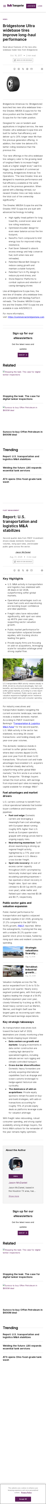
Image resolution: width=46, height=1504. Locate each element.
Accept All (23, 1499)
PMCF (21, 926)
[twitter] (23, 69)
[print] (42, 69)
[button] (4, 6)
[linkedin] (19, 69)
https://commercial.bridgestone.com (26, 317)
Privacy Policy (26, 1492)
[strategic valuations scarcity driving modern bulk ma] (13, 952)
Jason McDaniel (23, 552)
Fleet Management (11, 510)
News (5, 19)
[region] (23, 1494)
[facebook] (14, 69)
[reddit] (27, 69)
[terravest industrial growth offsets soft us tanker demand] (13, 971)
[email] (31, 69)
